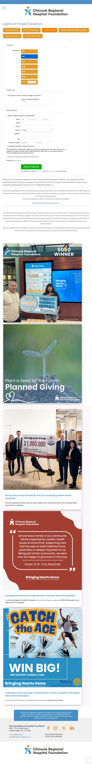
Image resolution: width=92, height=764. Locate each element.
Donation (10, 45)
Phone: (18, 126)
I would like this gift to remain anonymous (21, 146)
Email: (18, 123)
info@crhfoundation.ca (20, 737)
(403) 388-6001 (16, 735)
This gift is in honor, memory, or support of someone (24, 95)
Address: (17, 133)
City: (18, 139)
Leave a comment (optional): (30, 99)
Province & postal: (14, 142)
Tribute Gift (10, 90)
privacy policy (17, 160)
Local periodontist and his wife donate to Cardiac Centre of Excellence (40, 595)
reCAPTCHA (39, 171)
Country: (17, 130)
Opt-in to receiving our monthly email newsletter (23, 157)
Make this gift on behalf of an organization (21, 115)
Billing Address (12, 110)
